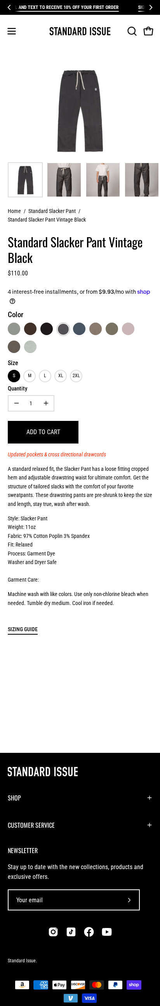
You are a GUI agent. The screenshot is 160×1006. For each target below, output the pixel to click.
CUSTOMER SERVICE (31, 825)
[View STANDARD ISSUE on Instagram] (53, 932)
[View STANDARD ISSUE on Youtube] (107, 932)
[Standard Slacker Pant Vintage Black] (25, 179)
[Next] (150, 7)
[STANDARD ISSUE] (80, 31)
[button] (131, 31)
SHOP (14, 797)
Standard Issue (22, 960)
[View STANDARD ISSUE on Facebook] (89, 932)
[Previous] (9, 7)
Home (14, 211)
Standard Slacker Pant (52, 211)
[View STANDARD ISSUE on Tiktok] (71, 932)
